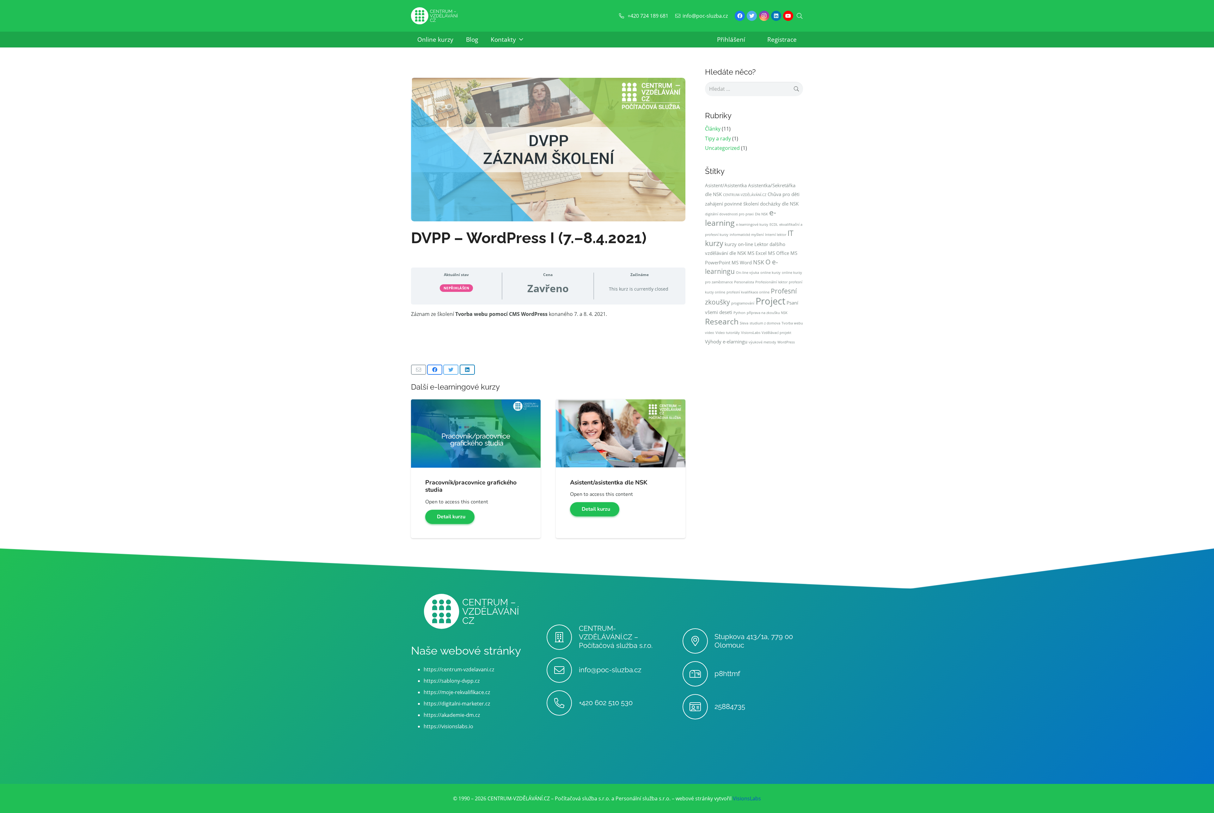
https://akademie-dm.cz (452, 714)
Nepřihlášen (456, 288)
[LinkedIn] (776, 16)
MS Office (778, 253)
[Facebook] (740, 16)
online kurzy (770, 272)
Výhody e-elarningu (726, 341)
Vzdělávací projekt (776, 332)
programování (742, 303)
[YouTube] (788, 16)
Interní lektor (775, 234)
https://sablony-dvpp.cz (452, 680)
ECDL (773, 224)
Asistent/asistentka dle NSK (608, 482)
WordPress (786, 342)
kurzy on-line (739, 244)
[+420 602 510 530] (563, 703)
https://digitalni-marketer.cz (457, 703)
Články (712, 128)
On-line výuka (747, 272)
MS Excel (757, 253)
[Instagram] (764, 16)
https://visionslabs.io (448, 726)
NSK (758, 262)
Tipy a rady (718, 138)
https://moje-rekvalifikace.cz (457, 692)
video (709, 332)
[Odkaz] (434, 16)
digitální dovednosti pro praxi (729, 214)
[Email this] (418, 370)
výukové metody (762, 342)
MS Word (742, 262)
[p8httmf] (698, 674)
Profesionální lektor (771, 282)
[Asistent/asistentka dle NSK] (620, 403)
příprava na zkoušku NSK (767, 313)
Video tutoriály (727, 332)
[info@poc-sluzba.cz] (563, 670)
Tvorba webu (792, 323)
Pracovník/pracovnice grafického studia (471, 486)
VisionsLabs (750, 332)
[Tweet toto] (450, 370)
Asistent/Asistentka (726, 185)
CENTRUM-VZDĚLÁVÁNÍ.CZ (744, 195)
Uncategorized (722, 148)
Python (739, 313)
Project (770, 301)
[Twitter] (752, 16)
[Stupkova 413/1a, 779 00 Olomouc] (698, 641)
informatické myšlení (747, 234)
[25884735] (698, 706)
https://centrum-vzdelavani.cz (459, 669)
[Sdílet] (434, 370)
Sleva (744, 323)
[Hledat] (799, 16)
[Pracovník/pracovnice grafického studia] (476, 403)
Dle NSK (761, 214)
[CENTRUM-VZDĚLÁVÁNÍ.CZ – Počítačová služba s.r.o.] (563, 637)
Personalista (744, 282)
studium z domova (765, 323)
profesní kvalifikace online (748, 292)
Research (722, 321)
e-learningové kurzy (752, 224)
